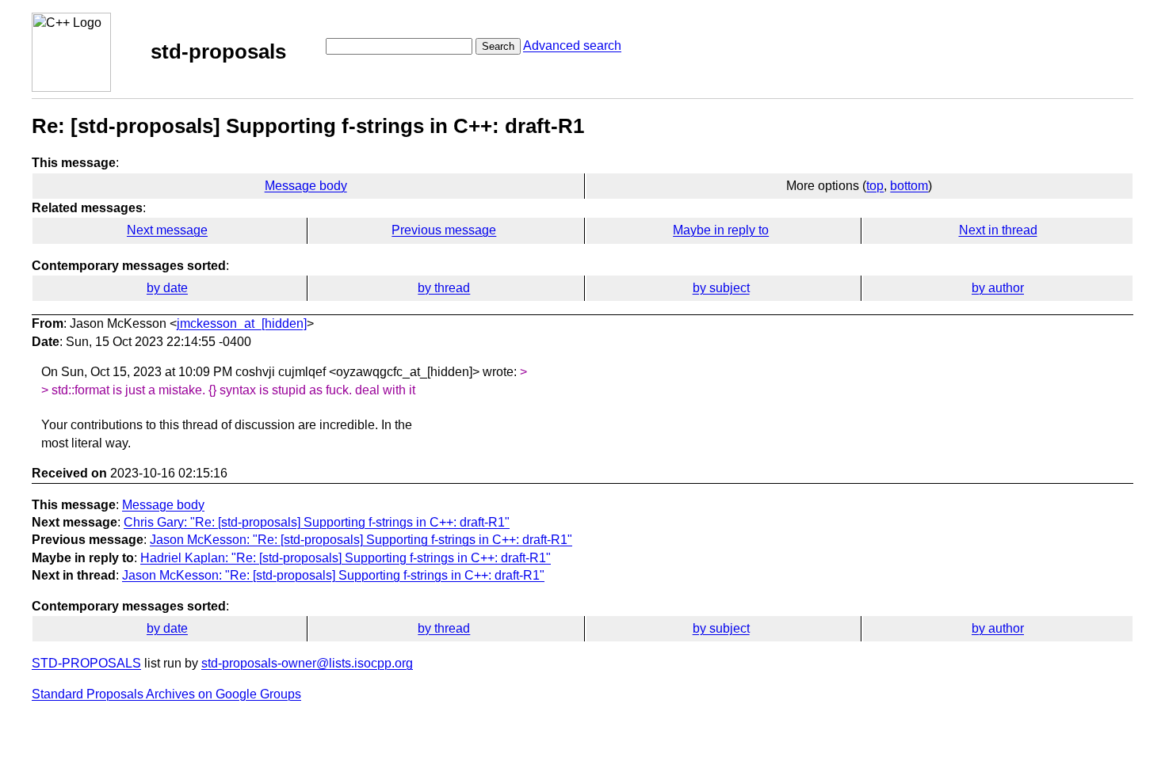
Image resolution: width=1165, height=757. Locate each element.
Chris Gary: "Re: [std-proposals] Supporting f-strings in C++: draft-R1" (317, 522)
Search (498, 46)
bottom (909, 185)
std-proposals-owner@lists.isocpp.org (307, 663)
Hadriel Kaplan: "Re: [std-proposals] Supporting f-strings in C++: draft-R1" (345, 558)
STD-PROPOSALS (86, 663)
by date (167, 288)
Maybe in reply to (721, 230)
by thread (444, 288)
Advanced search (572, 45)
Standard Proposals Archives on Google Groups (166, 694)
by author (998, 288)
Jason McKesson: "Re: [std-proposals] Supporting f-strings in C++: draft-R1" (361, 539)
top (875, 185)
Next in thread (998, 230)
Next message (167, 230)
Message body (306, 185)
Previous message (444, 230)
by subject (721, 288)
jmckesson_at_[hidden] (242, 323)
